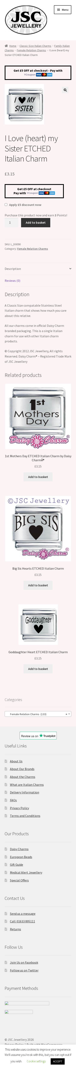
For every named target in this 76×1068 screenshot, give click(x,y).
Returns (15, 929)
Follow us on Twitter (24, 970)
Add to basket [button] (38, 477)
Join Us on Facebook (24, 962)
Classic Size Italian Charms (35, 46)
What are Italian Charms (27, 785)
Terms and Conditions (25, 816)
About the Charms (22, 777)
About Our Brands (22, 769)
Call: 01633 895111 (22, 921)
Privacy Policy (19, 808)
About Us (16, 761)
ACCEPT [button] (57, 1061)
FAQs (13, 800)
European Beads (21, 857)
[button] (65, 90)
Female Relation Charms (31, 50)
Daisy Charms (19, 849)
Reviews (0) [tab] (12, 281)
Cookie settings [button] (36, 1061)
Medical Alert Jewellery (26, 872)
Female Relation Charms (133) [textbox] (36, 714)
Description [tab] (13, 269)
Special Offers (19, 880)
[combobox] (38, 714)
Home (12, 46)
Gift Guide (16, 865)
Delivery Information (24, 792)
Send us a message (22, 914)
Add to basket (36, 222)
